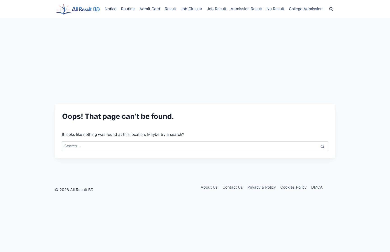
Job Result (216, 9)
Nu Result (275, 9)
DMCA (317, 187)
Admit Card (149, 9)
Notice (110, 9)
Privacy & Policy (261, 187)
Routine (128, 9)
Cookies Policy (293, 187)
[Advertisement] (195, 51)
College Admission (306, 9)
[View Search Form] (331, 9)
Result (170, 9)
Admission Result (246, 9)
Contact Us (233, 187)
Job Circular (191, 9)
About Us (209, 187)
